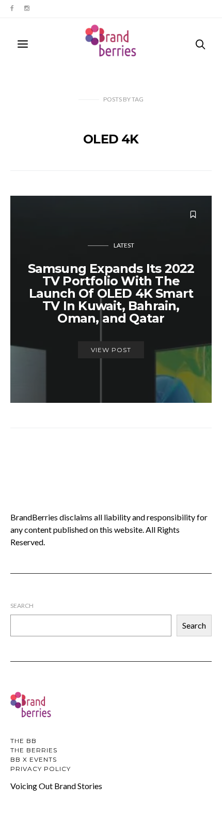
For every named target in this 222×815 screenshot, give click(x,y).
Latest (124, 245)
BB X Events (33, 759)
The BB (23, 741)
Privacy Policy (40, 769)
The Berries (33, 750)
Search (22, 605)
